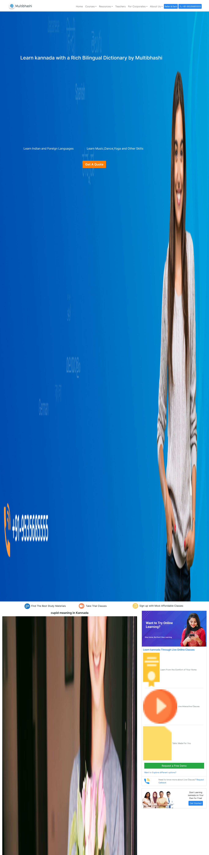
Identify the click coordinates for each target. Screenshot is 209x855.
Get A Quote (94, 164)
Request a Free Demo (174, 765)
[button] (91, 6)
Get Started (196, 803)
